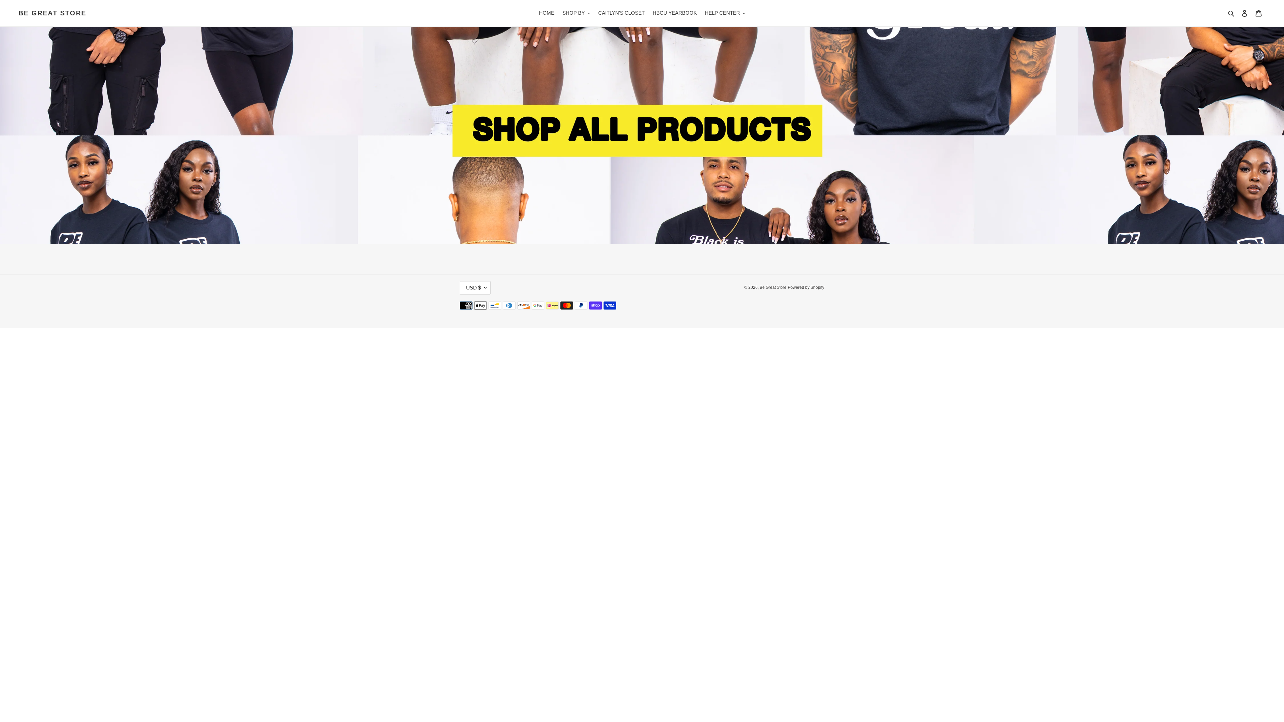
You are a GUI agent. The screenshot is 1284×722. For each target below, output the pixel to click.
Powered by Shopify (806, 287)
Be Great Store (52, 13)
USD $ (473, 287)
